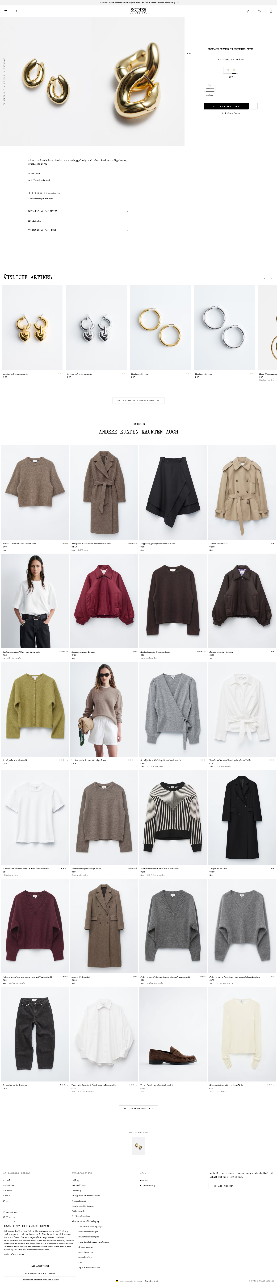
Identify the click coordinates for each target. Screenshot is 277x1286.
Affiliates (7, 1191)
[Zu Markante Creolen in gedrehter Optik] (138, 1146)
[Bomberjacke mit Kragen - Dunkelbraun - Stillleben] (242, 601)
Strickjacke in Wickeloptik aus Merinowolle (160, 760)
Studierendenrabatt (81, 1216)
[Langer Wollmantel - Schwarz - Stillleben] (242, 817)
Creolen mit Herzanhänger (16, 374)
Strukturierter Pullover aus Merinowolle (159, 869)
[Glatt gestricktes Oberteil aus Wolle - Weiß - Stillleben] (242, 1034)
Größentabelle (78, 1211)
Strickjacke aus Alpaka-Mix (16, 760)
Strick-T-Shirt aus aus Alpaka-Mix (19, 544)
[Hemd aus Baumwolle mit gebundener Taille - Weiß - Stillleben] (242, 709)
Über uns (144, 1180)
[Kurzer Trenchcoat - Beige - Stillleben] (242, 492)
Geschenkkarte (78, 1185)
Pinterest (11, 1217)
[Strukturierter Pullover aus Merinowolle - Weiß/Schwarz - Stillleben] (173, 817)
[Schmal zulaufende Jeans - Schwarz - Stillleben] (35, 1034)
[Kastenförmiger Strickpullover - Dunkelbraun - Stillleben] (173, 601)
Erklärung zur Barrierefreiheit (86, 1268)
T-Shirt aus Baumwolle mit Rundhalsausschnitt (26, 869)
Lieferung (76, 1191)
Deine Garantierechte (82, 1257)
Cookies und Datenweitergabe (85, 1237)
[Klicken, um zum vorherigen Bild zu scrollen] (264, 278)
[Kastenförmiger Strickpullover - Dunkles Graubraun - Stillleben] (104, 817)
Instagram (11, 1212)
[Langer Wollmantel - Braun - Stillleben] (104, 926)
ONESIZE (210, 88)
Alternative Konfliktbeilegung (85, 1221)
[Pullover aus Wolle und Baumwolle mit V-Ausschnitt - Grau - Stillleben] (173, 926)
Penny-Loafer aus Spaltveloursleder (157, 1085)
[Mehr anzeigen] (138, 2)
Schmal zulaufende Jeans (15, 1085)
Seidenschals (4, 97)
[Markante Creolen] (160, 327)
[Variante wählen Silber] (227, 70)
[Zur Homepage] (138, 11)
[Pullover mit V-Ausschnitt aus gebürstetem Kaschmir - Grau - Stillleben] (242, 926)
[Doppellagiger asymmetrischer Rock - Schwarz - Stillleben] (173, 492)
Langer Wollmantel (218, 869)
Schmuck (4, 79)
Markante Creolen (139, 374)
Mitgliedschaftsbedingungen (85, 1232)
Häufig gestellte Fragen (82, 1206)
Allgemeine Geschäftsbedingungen (87, 1227)
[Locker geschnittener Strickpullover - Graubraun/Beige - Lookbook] (104, 709)
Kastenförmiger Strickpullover (155, 652)
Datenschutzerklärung (82, 1247)
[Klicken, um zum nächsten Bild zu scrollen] (271, 278)
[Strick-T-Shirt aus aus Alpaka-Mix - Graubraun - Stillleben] (35, 492)
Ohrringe (4, 63)
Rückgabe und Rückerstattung (86, 1196)
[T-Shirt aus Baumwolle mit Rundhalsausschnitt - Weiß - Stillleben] (35, 817)
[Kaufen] (6, 11)
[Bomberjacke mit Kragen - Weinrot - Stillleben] (104, 601)
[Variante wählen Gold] (234, 70)
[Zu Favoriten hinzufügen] (254, 106)
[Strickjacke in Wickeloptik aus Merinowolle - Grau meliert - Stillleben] (173, 709)
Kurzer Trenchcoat (218, 544)
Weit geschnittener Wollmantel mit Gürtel (91, 544)
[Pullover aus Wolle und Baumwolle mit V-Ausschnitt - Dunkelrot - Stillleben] (35, 926)
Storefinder (8, 1185)
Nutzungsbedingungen (82, 1252)
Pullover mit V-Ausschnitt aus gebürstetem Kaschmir (235, 977)
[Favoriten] (259, 11)
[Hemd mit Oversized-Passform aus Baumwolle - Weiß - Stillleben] (104, 1034)
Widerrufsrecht (79, 1201)
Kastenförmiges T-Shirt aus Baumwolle (21, 652)
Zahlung (75, 1180)
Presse (6, 1201)
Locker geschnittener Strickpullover (88, 760)
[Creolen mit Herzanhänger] (32, 327)
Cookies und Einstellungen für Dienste (40, 1280)
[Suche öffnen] (17, 11)
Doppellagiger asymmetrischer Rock (157, 544)
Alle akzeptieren (40, 1266)
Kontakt (7, 1180)
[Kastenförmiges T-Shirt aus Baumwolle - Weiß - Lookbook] (35, 601)
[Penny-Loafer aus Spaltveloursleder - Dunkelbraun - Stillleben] (173, 1034)
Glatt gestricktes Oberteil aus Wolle (226, 1085)
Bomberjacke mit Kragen (83, 652)
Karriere (7, 1196)
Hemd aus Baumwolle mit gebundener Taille (230, 760)
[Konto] (248, 11)
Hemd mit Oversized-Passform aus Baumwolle (93, 1085)
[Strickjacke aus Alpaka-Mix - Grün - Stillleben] (35, 709)
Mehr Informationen (14, 1254)
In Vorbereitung (147, 1185)
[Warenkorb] (271, 11)
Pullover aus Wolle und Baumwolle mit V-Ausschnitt (27, 977)
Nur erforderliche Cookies (40, 1273)
